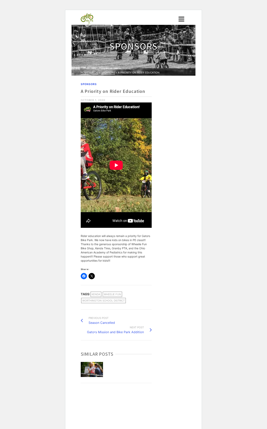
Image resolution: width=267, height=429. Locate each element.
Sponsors (89, 84)
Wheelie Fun (112, 294)
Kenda (96, 294)
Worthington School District (103, 300)
